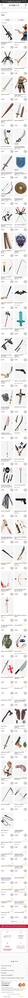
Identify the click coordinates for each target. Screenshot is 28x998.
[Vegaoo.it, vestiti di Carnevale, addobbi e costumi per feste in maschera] (14, 5)
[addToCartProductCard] (12, 47)
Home (2, 12)
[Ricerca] (25, 8)
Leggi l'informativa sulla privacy (7, 992)
